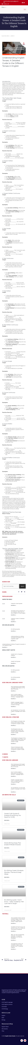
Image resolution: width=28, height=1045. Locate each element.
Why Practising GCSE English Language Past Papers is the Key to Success (18, 688)
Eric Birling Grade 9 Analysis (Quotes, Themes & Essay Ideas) (13, 872)
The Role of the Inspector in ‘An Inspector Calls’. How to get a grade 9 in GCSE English (18, 612)
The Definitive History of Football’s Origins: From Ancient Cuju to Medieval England (17, 945)
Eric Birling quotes (15, 629)
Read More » (13, 605)
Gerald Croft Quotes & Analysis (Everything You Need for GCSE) (12, 815)
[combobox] (10, 586)
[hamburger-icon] (24, 9)
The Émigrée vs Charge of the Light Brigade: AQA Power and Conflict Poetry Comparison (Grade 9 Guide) (18, 739)
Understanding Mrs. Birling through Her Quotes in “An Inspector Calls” (17, 637)
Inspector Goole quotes (16, 603)
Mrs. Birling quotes (15, 677)
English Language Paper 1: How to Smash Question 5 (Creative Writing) (17, 703)
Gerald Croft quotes (15, 661)
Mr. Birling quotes (15, 670)
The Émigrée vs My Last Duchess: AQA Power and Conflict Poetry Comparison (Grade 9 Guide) (17, 730)
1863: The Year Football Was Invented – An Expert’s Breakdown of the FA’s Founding (17, 936)
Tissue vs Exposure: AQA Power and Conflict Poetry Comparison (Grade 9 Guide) (17, 748)
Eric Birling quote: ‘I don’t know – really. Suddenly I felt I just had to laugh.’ (14, 901)
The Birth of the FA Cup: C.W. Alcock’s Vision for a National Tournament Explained (18, 928)
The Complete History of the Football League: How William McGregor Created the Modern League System (18, 919)
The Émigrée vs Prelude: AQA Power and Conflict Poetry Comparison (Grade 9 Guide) (18, 722)
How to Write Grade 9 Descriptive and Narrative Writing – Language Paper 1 (17, 695)
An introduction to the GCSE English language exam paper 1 (18, 711)
